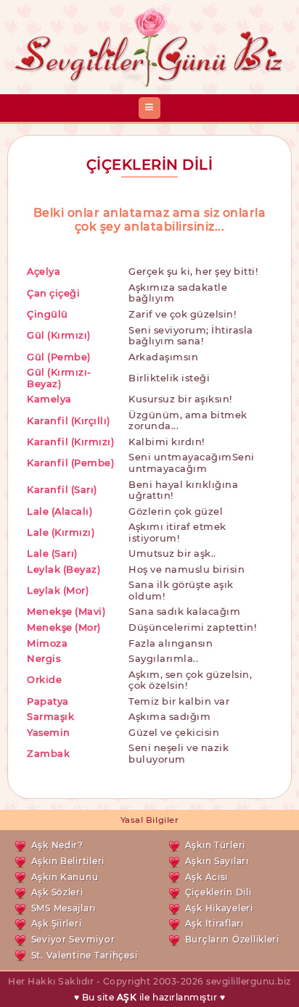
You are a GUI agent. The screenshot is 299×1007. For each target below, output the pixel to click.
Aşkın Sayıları (217, 860)
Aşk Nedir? (57, 845)
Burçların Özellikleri (232, 939)
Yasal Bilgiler (149, 820)
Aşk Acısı (206, 876)
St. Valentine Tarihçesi (84, 955)
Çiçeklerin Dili (218, 892)
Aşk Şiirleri (56, 923)
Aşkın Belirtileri (68, 860)
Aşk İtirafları (214, 923)
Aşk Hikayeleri (219, 908)
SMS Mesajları (63, 908)
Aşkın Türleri (215, 845)
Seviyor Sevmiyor (73, 939)
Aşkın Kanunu (65, 876)
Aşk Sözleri (57, 892)
